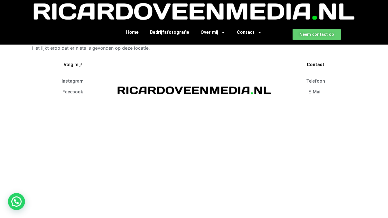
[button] (16, 201)
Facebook (72, 92)
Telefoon (315, 81)
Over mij (209, 32)
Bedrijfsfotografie (169, 32)
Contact (246, 32)
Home (132, 32)
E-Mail (315, 92)
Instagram (73, 81)
